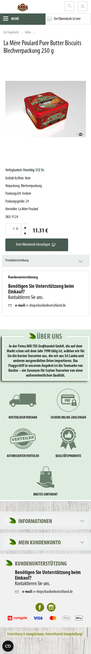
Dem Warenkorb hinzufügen (33, 245)
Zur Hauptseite (11, 32)
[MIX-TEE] (23, 8)
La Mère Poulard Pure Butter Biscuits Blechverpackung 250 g (42, 47)
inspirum (35, 633)
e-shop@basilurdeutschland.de (46, 306)
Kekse (28, 32)
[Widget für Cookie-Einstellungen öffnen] (8, 646)
